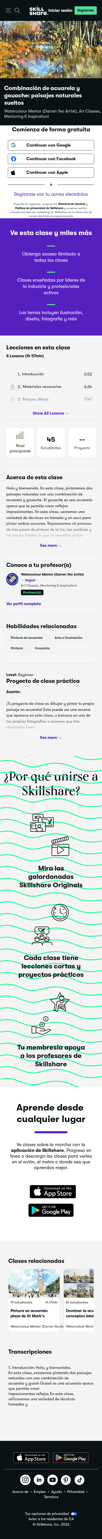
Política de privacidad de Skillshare (39, 208)
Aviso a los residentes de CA (51, 1519)
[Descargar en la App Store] (51, 1192)
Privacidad (75, 1492)
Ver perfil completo (23, 603)
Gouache (42, 648)
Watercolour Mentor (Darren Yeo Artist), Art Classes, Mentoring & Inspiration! (52, 114)
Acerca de (20, 1492)
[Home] (39, 10)
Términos (51, 1497)
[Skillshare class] (34, 1283)
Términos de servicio (71, 204)
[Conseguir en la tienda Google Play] (51, 1210)
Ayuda (56, 1492)
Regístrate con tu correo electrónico (51, 194)
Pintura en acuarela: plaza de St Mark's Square (29, 1316)
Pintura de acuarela (27, 638)
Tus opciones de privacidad (47, 1514)
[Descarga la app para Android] (70, 1457)
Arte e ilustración (68, 638)
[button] (8, 10)
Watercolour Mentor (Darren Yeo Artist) (52, 577)
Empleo (40, 1492)
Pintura (17, 648)
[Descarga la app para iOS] (31, 1457)
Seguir (30, 580)
